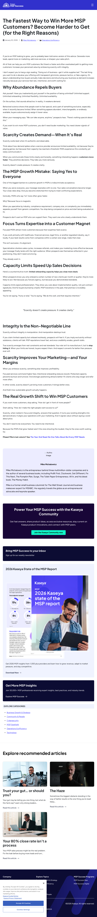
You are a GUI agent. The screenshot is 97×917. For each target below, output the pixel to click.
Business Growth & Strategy (18, 712)
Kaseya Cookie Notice (10, 896)
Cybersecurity (13, 720)
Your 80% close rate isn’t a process (25, 843)
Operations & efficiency (51, 40)
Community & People (16, 716)
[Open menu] (92, 5)
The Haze (57, 790)
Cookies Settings (23, 910)
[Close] (43, 883)
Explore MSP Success (15, 696)
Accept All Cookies (23, 903)
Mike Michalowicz (29, 40)
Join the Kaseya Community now (48, 532)
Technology (12, 732)
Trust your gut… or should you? (23, 792)
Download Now (12, 673)
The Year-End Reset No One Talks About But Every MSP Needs (57, 437)
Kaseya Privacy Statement (13, 898)
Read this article (9, 808)
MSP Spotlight (13, 724)
